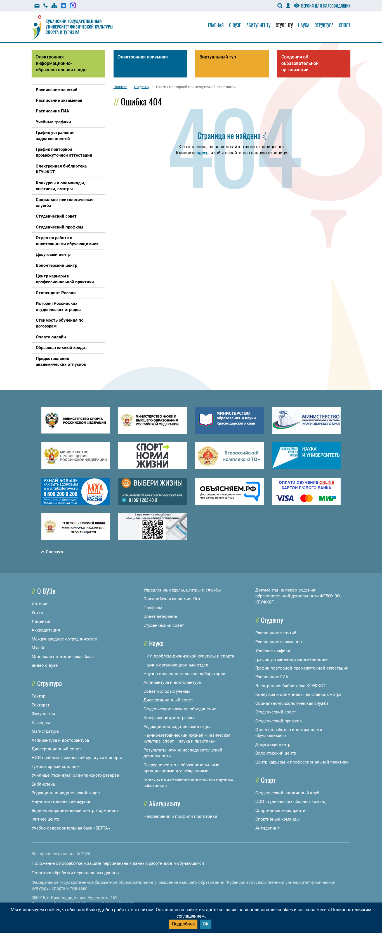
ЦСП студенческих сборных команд (291, 801)
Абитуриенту (258, 25)
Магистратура (45, 731)
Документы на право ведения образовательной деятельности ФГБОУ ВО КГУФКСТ (297, 596)
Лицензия (41, 621)
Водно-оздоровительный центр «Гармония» (75, 810)
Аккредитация (46, 630)
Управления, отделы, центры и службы (182, 590)
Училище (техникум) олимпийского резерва (75, 775)
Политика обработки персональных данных (75, 872)
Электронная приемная (143, 57)
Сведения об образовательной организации (300, 63)
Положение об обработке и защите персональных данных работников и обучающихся (118, 863)
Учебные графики (272, 650)
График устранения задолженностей (291, 659)
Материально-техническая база (63, 656)
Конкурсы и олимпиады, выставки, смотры (299, 694)
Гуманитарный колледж (55, 766)
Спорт (344, 25)
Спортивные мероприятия (281, 810)
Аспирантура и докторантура (60, 740)
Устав (37, 612)
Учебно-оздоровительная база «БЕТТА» (71, 828)
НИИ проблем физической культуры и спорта (77, 757)
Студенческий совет (163, 625)
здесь (203, 153)
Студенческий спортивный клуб (287, 792)
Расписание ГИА (271, 676)
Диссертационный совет (56, 748)
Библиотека (43, 784)
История (40, 603)
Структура (324, 25)
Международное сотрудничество (64, 639)
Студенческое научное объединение (179, 708)
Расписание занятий (275, 632)
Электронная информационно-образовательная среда (61, 63)
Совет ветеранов (160, 616)
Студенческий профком (279, 721)
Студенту (284, 25)
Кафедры (41, 722)
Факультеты (43, 713)
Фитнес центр (45, 819)
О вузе (235, 25)
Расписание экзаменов (278, 641)
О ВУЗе (46, 591)
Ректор (38, 696)
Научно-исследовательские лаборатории (184, 673)
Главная (216, 25)
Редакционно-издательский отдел (66, 792)
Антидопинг (267, 828)
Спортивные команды (277, 819)
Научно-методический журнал (61, 801)
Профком (152, 607)
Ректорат (40, 705)
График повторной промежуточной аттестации (301, 668)
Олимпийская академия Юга (171, 598)
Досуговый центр (272, 744)
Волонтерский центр (275, 753)
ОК (206, 924)
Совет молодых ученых (166, 691)
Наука (303, 25)
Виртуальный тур (217, 57)
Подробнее (183, 924)
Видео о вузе (45, 665)
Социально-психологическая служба (292, 703)
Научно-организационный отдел (175, 665)
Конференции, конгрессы (168, 717)
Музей (38, 647)
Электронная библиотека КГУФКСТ (290, 685)
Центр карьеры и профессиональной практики (302, 762)
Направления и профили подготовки (180, 816)
